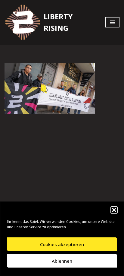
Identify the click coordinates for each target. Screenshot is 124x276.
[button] (114, 210)
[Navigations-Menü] (112, 22)
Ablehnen (62, 261)
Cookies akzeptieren (62, 244)
